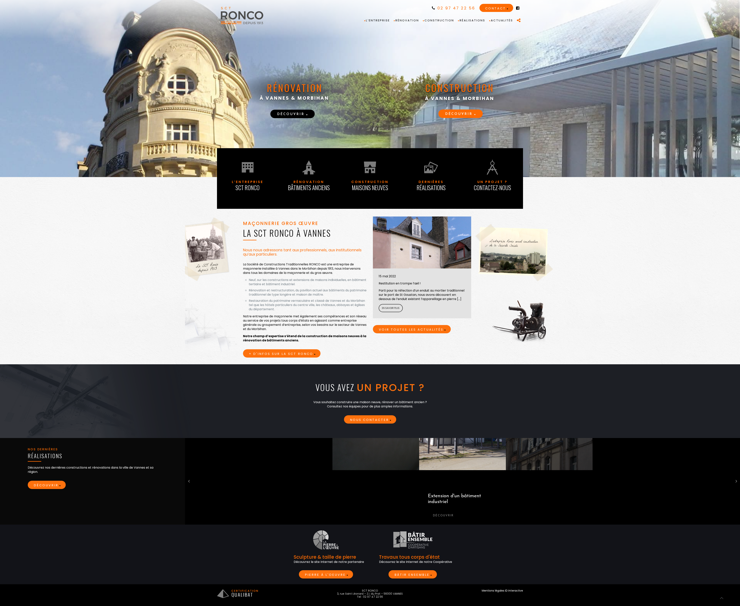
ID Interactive (514, 591)
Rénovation (309, 185)
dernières (431, 185)
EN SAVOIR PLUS (390, 308)
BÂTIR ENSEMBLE (412, 575)
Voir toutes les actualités (411, 329)
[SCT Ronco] (242, 15)
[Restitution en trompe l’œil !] (422, 242)
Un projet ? (492, 185)
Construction (369, 185)
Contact (495, 8)
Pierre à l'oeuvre (325, 575)
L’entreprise (247, 185)
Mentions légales (493, 591)
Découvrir (46, 485)
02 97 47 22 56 (455, 8)
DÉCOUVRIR (290, 114)
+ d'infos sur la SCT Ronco (281, 354)
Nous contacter (369, 420)
